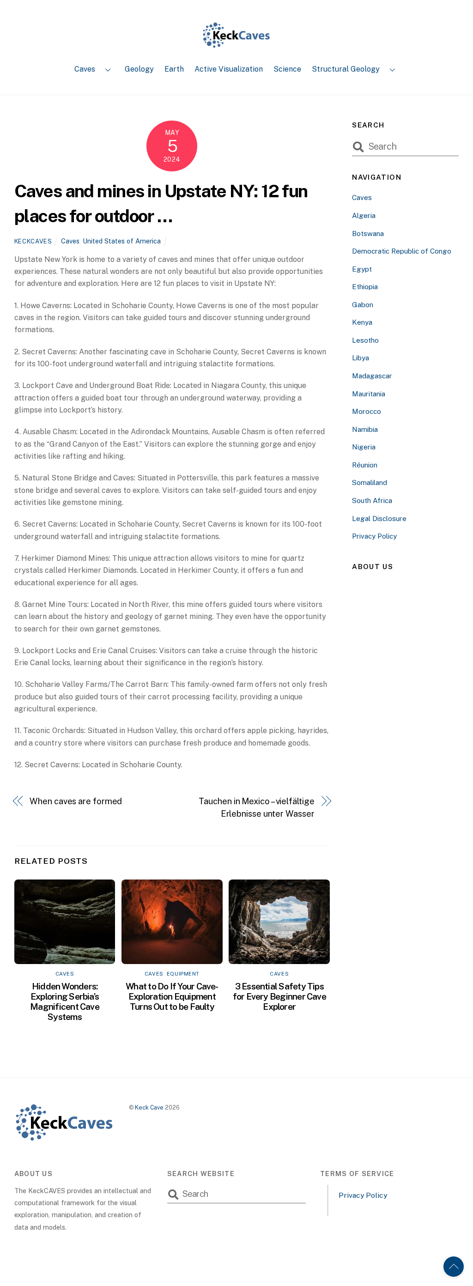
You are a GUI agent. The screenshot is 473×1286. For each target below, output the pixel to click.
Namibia (365, 429)
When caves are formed (76, 801)
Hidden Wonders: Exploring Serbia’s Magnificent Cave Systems (64, 1001)
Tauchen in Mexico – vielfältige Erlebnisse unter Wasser (256, 807)
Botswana (368, 233)
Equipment (183, 974)
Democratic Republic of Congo (401, 251)
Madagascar (372, 376)
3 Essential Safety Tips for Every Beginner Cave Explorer (279, 996)
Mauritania (368, 394)
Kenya (362, 322)
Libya (360, 358)
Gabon (362, 305)
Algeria (364, 215)
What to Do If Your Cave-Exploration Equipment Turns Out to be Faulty (172, 996)
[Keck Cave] (236, 44)
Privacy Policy (374, 536)
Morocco (366, 411)
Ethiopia (365, 287)
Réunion (364, 465)
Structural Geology (346, 69)
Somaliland (369, 482)
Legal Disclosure (379, 518)
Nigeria (364, 447)
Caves (84, 69)
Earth (174, 69)
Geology (139, 69)
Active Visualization (228, 69)
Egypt (362, 269)
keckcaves (33, 241)
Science (287, 69)
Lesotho (365, 340)
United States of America (122, 241)
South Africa (372, 500)
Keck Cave (149, 1107)
